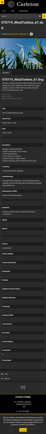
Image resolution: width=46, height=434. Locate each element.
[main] (23, 206)
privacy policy (28, 422)
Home (13, 11)
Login (6, 374)
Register (7, 379)
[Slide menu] (2, 2)
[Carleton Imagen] (23, 4)
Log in (4, 11)
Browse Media (23, 11)
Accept (23, 430)
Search (44, 16)
